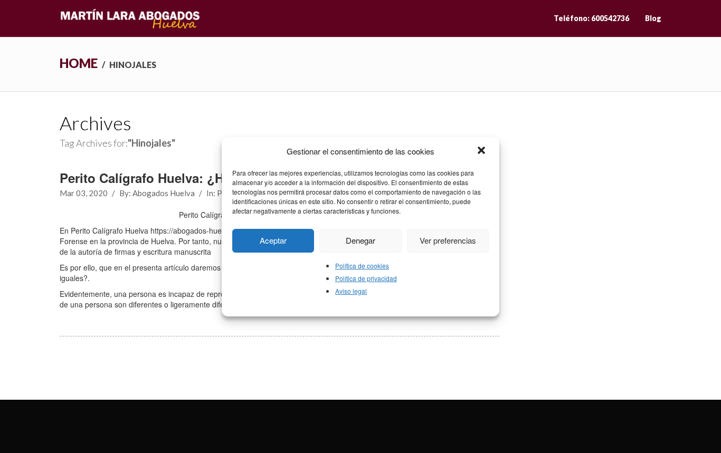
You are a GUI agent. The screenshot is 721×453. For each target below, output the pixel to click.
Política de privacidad (366, 278)
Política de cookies (362, 265)
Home (79, 63)
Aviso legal (351, 290)
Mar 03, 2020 (84, 193)
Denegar (360, 240)
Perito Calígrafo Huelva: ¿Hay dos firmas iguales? (210, 178)
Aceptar (273, 240)
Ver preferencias (448, 240)
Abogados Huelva (163, 193)
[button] (482, 151)
